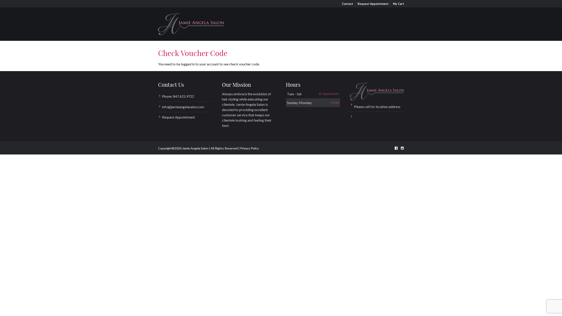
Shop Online (378, 22)
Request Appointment (373, 3)
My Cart (398, 3)
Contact (347, 3)
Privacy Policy (249, 148)
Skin (290, 22)
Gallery (330, 22)
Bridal (309, 22)
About (352, 22)
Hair (273, 22)
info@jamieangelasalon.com (183, 107)
